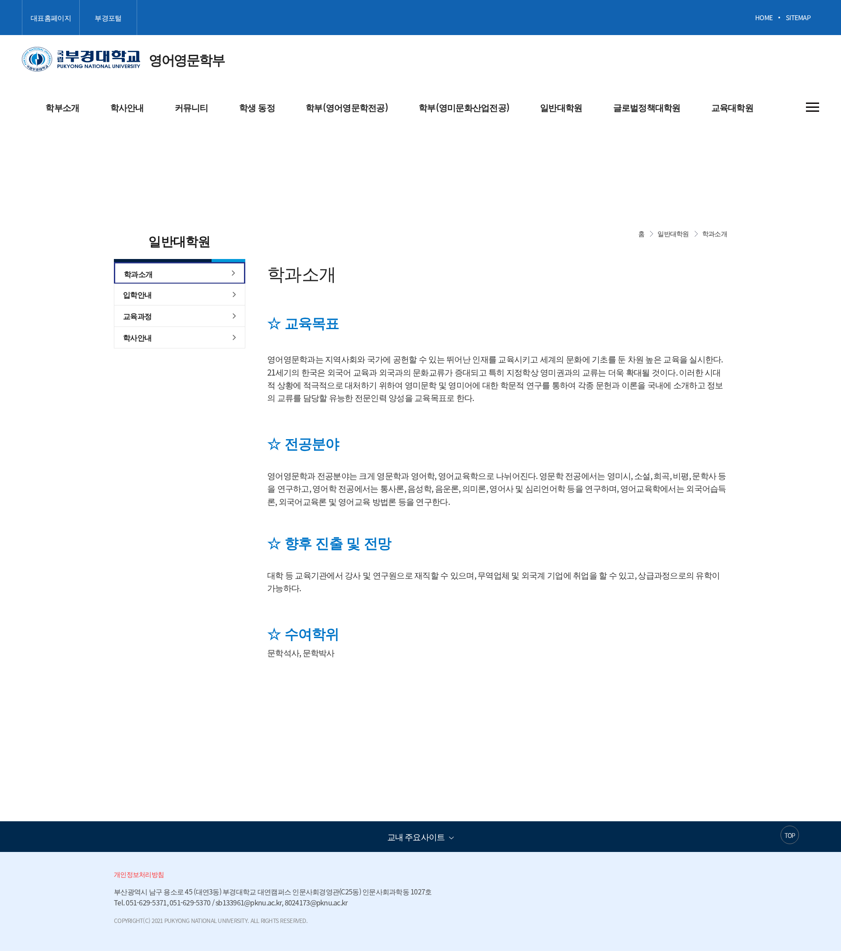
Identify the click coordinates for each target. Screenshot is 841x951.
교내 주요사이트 (416, 836)
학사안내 (127, 107)
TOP (789, 835)
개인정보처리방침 (139, 874)
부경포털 (108, 17)
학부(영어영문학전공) (347, 107)
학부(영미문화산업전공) (464, 107)
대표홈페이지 (51, 17)
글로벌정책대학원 (647, 107)
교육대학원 (732, 107)
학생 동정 (257, 107)
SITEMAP (798, 17)
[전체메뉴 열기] (812, 106)
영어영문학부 (123, 59)
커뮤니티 (191, 107)
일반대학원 (561, 107)
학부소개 (62, 107)
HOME (764, 17)
